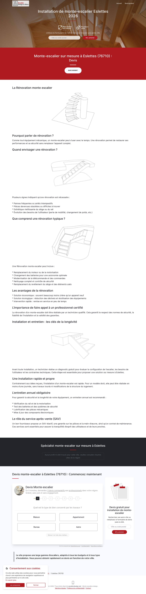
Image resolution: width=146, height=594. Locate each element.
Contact (88, 588)
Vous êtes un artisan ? (97, 546)
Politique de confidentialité (75, 588)
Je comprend (15, 585)
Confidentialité (85, 546)
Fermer (36, 585)
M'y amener (90, 38)
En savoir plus (11, 580)
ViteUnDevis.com (75, 546)
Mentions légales (60, 588)
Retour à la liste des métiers (57, 535)
